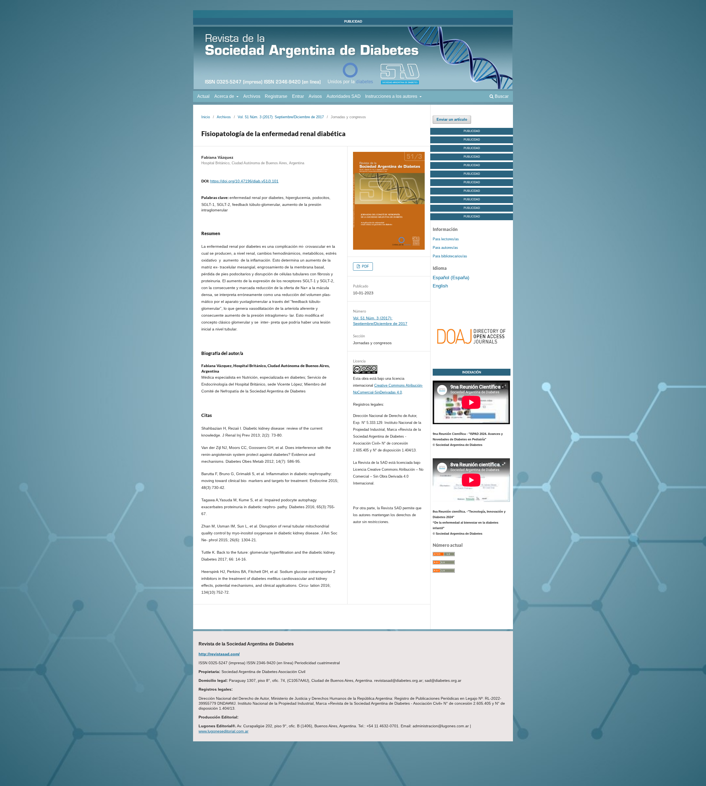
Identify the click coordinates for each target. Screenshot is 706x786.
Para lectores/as (446, 239)
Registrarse (276, 96)
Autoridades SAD (344, 96)
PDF (365, 266)
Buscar (501, 96)
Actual (203, 96)
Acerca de (224, 96)
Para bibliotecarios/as (450, 256)
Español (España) (451, 277)
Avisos (315, 96)
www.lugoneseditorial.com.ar (223, 731)
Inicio (205, 117)
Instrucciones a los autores (391, 96)
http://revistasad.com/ (219, 654)
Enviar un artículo (452, 119)
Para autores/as (445, 248)
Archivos (251, 96)
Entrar (298, 96)
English (440, 286)
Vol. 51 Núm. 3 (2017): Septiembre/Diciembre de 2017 (281, 117)
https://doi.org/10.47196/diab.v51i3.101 (244, 181)
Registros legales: (368, 404)
